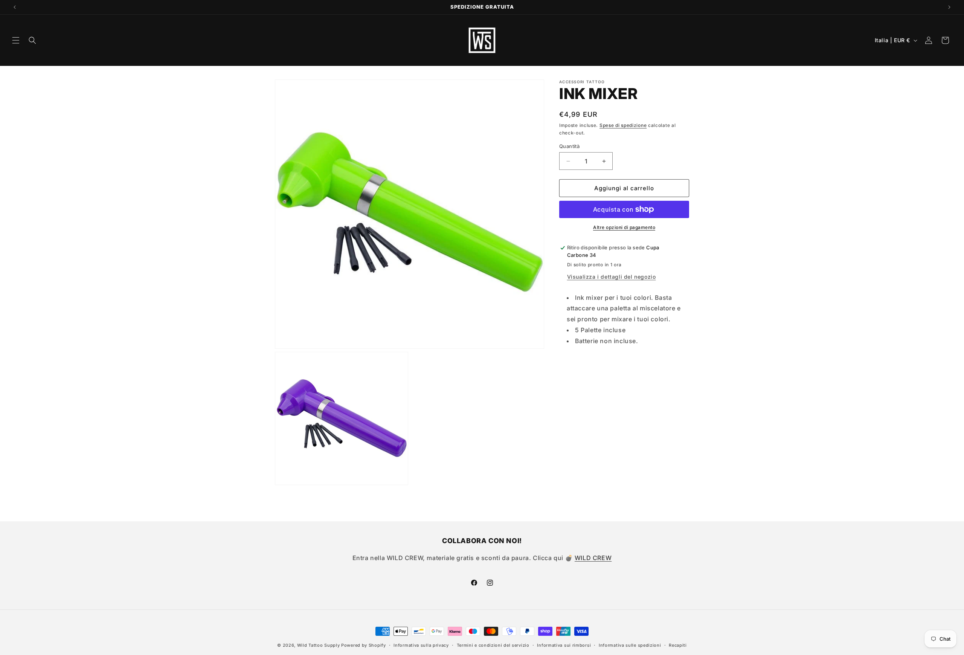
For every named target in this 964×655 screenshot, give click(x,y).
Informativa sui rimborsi (564, 645)
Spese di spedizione (623, 125)
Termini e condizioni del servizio (493, 645)
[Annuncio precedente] (14, 7)
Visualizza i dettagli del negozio (611, 276)
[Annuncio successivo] (949, 7)
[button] (16, 40)
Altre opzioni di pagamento (624, 227)
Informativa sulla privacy (421, 645)
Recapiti (678, 645)
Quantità (569, 146)
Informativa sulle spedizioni (630, 645)
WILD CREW (593, 558)
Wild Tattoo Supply (318, 645)
